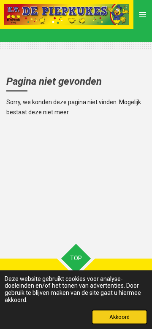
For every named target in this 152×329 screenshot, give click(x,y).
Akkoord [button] (119, 317)
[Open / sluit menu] (142, 14)
